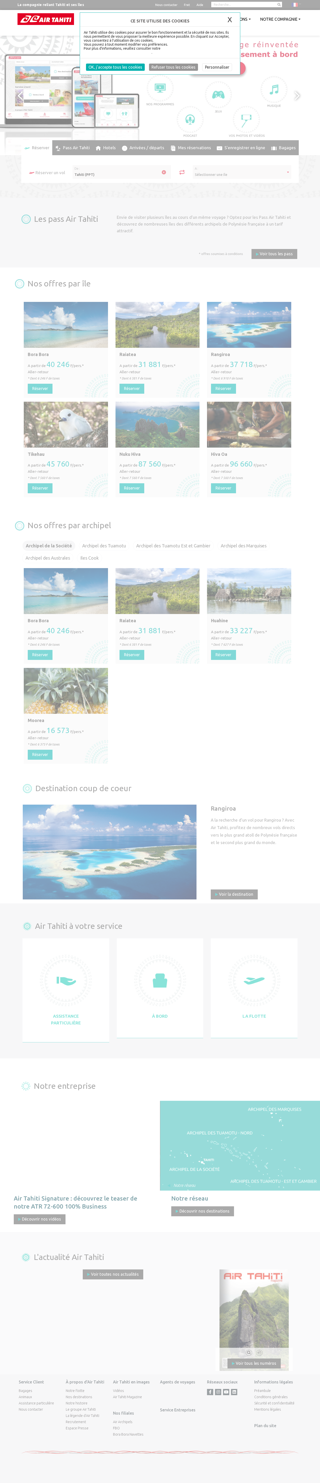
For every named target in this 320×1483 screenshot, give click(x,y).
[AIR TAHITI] (46, 19)
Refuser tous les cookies (174, 67)
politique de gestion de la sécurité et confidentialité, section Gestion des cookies (151, 50)
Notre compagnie (279, 19)
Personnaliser (217, 67)
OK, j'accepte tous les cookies (115, 67)
